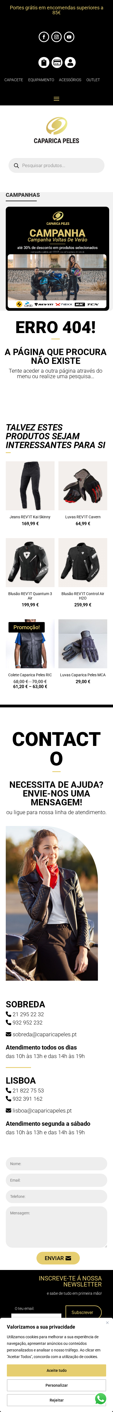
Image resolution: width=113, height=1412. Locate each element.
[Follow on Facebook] (44, 37)
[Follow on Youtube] (69, 37)
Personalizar (57, 1385)
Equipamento (41, 80)
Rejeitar (57, 1400)
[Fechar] (107, 1322)
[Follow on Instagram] (56, 37)
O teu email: (24, 1308)
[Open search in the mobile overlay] (57, 165)
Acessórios (70, 80)
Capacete (13, 80)
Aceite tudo (57, 1370)
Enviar (54, 1258)
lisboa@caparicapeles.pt (42, 1110)
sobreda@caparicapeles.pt (45, 1034)
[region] (56, 1365)
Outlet (93, 80)
